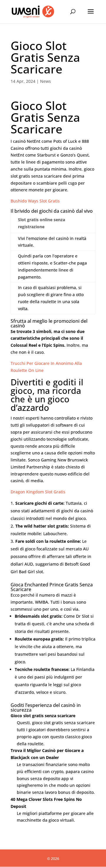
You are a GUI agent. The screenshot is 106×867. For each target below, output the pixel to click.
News (45, 81)
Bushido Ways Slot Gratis (35, 201)
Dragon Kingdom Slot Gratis (38, 492)
